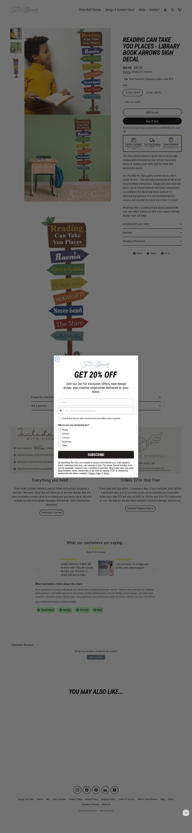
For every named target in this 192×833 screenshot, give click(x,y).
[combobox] (63, 410)
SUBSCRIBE (96, 455)
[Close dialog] (57, 359)
